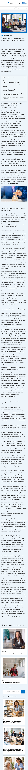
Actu (4, 719)
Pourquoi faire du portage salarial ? (11, 682)
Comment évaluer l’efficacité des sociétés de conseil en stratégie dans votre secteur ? (13, 750)
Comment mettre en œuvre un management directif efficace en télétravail (14, 93)
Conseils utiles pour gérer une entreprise (13, 653)
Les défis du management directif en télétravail (12, 85)
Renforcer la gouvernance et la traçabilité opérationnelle (13, 97)
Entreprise (4, 651)
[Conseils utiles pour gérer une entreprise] (14, 639)
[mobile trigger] (2, 3)
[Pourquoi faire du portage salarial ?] (14, 668)
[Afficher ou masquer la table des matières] (20, 78)
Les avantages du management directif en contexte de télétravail (13, 89)
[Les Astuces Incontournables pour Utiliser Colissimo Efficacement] (14, 708)
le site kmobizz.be (12, 613)
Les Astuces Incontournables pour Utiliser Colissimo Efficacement (12, 722)
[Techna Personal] (10, 3)
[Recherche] (20, 3)
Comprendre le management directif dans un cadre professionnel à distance (13, 81)
